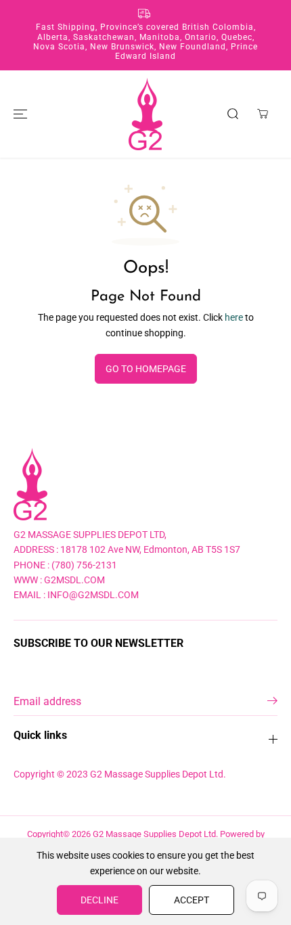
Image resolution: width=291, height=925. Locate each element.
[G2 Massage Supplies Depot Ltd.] (145, 114)
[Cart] (262, 114)
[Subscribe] (272, 703)
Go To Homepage (146, 368)
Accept (191, 900)
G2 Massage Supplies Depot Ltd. (155, 834)
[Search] (233, 114)
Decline (99, 900)
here (234, 317)
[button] (18, 114)
